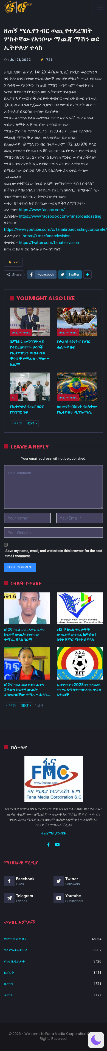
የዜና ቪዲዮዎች (14, 961)
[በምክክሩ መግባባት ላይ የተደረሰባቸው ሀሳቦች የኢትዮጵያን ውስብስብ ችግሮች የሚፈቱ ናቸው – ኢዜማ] (30, 322)
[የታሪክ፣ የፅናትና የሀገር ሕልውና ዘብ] (77, 322)
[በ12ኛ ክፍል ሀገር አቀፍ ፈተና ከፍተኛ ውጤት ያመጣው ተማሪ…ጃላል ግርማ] (27, 608)
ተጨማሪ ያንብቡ (53, 833)
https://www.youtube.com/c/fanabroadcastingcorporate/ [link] (55, 229)
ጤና (14, 397)
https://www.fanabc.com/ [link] (42, 209)
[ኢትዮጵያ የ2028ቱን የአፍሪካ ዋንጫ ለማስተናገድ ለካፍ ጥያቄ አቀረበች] (80, 663)
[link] (60, 216)
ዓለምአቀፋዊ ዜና (15, 950)
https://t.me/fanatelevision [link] (47, 236)
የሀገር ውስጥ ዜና (21, 332)
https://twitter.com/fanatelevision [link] (49, 242)
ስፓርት (9, 972)
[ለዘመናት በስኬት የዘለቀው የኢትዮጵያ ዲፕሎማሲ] (77, 387)
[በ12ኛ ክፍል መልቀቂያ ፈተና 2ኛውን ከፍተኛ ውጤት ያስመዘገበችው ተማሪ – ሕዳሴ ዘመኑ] (27, 663)
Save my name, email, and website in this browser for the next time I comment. (53, 553)
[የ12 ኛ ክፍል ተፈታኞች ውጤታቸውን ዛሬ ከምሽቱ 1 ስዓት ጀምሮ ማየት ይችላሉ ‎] (80, 608)
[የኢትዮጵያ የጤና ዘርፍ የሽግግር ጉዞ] (30, 387)
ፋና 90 (8, 995)
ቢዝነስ (8, 984)
